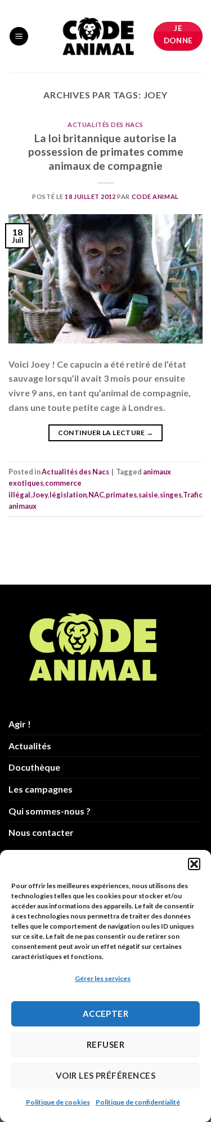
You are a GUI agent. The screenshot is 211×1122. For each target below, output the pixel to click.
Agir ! (19, 723)
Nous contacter (41, 832)
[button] (194, 864)
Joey (40, 494)
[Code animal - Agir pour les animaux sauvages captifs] (98, 36)
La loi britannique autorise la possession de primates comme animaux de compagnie (105, 152)
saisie (148, 494)
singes (171, 494)
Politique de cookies (58, 1102)
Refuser (105, 1044)
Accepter (106, 1013)
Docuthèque (34, 767)
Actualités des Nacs (105, 124)
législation (68, 494)
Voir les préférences (105, 1075)
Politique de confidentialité (138, 1102)
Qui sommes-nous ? (49, 811)
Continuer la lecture (106, 432)
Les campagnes (40, 789)
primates (121, 494)
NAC (96, 494)
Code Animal (155, 196)
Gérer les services (103, 978)
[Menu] (19, 36)
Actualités (29, 745)
